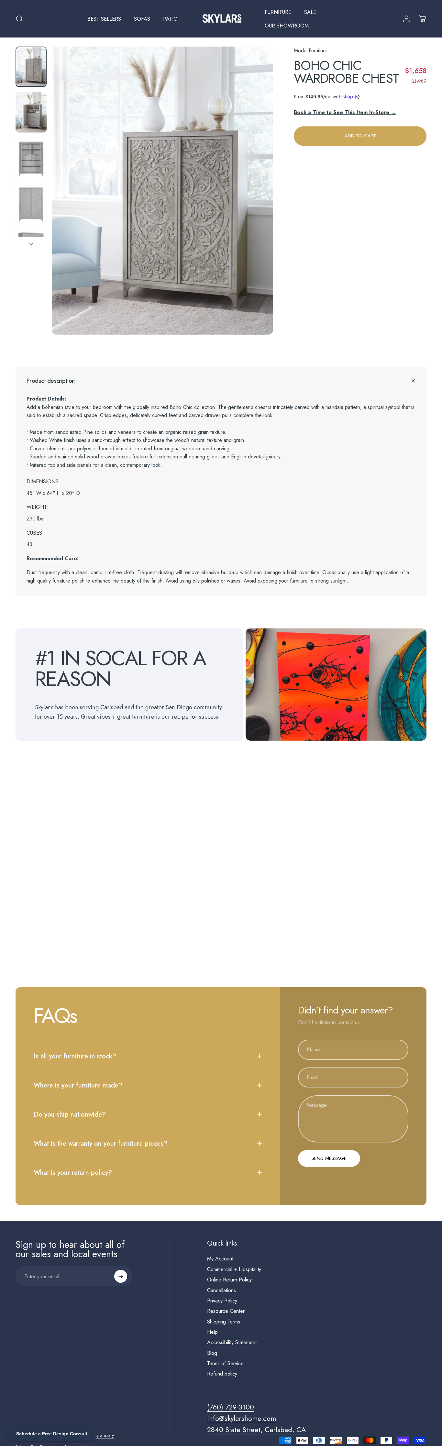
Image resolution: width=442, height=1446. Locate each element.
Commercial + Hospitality (234, 1269)
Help (212, 1332)
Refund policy (222, 1374)
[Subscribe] (120, 1276)
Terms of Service (225, 1363)
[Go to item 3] (31, 158)
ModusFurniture (310, 50)
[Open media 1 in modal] (162, 191)
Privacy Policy (222, 1301)
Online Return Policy (229, 1280)
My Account (220, 1259)
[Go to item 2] (31, 112)
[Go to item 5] (31, 250)
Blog (212, 1353)
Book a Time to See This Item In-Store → (345, 112)
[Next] (256, 202)
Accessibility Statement (232, 1342)
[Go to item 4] (31, 204)
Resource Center (226, 1311)
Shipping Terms (223, 1322)
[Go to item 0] (31, 67)
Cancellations (221, 1290)
